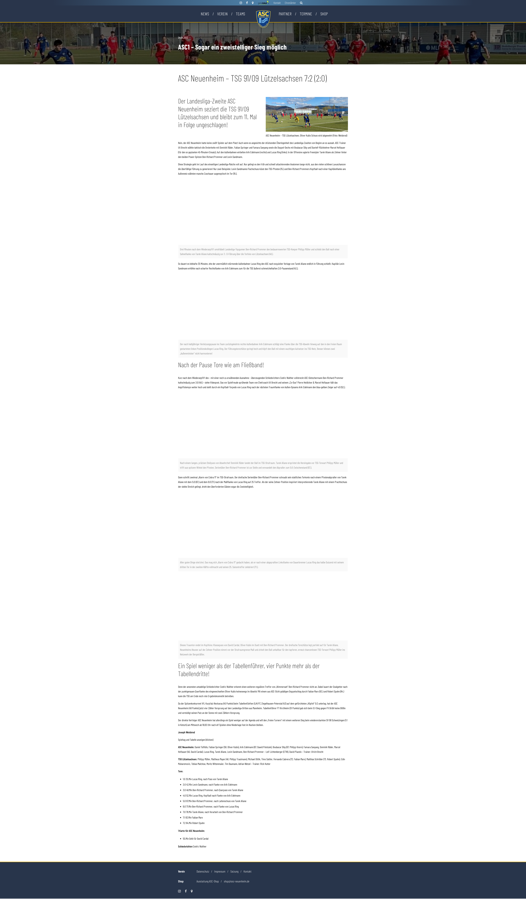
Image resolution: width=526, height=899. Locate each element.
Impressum (219, 871)
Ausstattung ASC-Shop (208, 881)
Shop (324, 13)
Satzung (234, 871)
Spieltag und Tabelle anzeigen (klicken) (195, 739)
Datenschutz (203, 871)
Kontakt (277, 2)
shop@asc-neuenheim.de (236, 881)
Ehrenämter (290, 2)
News (205, 13)
